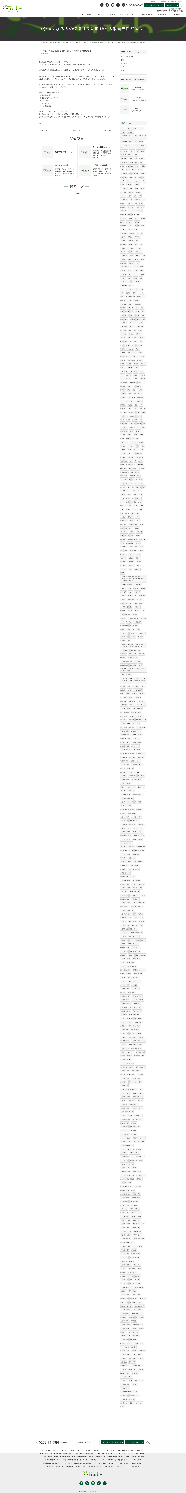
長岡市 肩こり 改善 (138, 735)
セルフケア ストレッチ (126, 843)
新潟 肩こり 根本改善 (126, 1056)
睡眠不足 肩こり (134, 1280)
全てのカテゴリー (127, 56)
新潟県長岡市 (123, 716)
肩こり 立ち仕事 (138, 828)
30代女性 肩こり (137, 1324)
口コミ (135, 408)
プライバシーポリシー (126, 155)
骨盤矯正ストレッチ (133, 259)
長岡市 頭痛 (123, 727)
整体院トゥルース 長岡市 (127, 1261)
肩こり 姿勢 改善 (136, 1071)
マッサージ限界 (137, 690)
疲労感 (142, 259)
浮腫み (139, 248)
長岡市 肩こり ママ (135, 761)
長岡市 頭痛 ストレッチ (126, 914)
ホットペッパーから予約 (154, 5)
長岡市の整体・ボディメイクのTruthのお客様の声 (133, 146)
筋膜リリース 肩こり (125, 974)
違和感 (144, 412)
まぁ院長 (133, 1328)
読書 (144, 487)
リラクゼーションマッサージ (128, 289)
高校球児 (139, 386)
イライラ (122, 494)
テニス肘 (132, 326)
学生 (135, 330)
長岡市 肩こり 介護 (137, 925)
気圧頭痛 (134, 694)
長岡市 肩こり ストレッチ (137, 716)
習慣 (126, 423)
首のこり (128, 379)
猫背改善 (122, 1272)
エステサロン (131, 207)
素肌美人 (138, 255)
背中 (144, 199)
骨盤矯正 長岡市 (124, 947)
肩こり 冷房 (140, 1358)
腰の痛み (122, 207)
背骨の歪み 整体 (140, 847)
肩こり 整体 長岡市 (125, 794)
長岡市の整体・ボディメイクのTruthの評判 (131, 141)
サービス (122, 132)
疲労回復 (128, 293)
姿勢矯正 (122, 386)
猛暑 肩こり (123, 1291)
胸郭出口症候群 (133, 468)
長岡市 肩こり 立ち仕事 (126, 802)
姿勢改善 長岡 (140, 1317)
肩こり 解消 (123, 824)
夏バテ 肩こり (124, 895)
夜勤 (121, 461)
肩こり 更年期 (136, 1295)
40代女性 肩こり (134, 1395)
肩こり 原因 (141, 776)
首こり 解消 (123, 1399)
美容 (139, 177)
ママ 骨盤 (143, 618)
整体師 (122, 203)
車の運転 (128, 674)
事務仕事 (122, 450)
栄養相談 (130, 237)
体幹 (125, 412)
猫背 (126, 177)
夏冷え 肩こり (132, 921)
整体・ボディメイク (125, 300)
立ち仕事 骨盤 (124, 607)
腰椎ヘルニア (123, 476)
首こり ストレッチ (135, 1283)
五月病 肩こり (124, 637)
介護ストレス (131, 562)
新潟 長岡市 (141, 824)
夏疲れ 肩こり (124, 1280)
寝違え (130, 218)
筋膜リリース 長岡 (125, 629)
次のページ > (109, 130)
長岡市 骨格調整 (132, 813)
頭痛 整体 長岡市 (135, 650)
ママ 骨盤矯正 (137, 622)
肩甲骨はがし (132, 776)
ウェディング (123, 427)
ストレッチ (123, 192)
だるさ (139, 520)
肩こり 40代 (137, 1265)
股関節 (122, 297)
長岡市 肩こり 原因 (136, 712)
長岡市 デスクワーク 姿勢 (127, 1149)
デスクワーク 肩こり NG (126, 1186)
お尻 (134, 394)
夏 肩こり (122, 977)
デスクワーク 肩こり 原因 (127, 847)
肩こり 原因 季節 (124, 1197)
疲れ (126, 319)
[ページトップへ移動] (148, 1442)
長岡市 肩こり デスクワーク (127, 787)
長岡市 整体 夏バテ (125, 1011)
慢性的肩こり (128, 483)
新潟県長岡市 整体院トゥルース (128, 1392)
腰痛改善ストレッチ (125, 226)
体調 (141, 420)
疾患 (121, 345)
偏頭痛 (141, 435)
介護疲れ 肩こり (136, 1197)
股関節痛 (141, 468)
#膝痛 (77, 193)
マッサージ (129, 203)
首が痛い (122, 278)
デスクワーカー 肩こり (126, 1022)
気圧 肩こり (137, 738)
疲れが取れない (141, 319)
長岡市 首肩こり (124, 1000)
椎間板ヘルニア (130, 464)
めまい (129, 278)
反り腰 (140, 461)
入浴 (141, 494)
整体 (40, 123)
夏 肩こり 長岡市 (124, 1216)
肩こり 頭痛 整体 (124, 1313)
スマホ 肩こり (134, 895)
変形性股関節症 (124, 472)
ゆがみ (130, 244)
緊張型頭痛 (133, 550)
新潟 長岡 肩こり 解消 (136, 1160)
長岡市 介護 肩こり (138, 1097)
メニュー (141, 128)
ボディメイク (125, 63)
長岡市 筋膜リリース (125, 1003)
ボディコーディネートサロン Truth (129, 772)
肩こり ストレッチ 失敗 (126, 1018)
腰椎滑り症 (140, 464)
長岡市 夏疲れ (132, 1291)
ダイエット (123, 211)
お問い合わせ (140, 151)
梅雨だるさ (139, 809)
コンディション (141, 427)
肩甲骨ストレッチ (125, 873)
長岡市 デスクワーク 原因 (136, 1037)
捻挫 (138, 214)
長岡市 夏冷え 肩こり (134, 1026)
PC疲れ (131, 592)
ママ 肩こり (123, 1037)
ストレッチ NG (124, 932)
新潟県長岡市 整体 (125, 1119)
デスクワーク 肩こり (125, 828)
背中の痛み (138, 304)
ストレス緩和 (131, 397)
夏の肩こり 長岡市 (137, 1216)
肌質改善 (138, 334)
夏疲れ (139, 1268)
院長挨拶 (141, 158)
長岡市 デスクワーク (136, 932)
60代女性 (139, 360)
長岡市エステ (123, 255)
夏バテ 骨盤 (123, 1007)
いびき (141, 506)
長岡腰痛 (142, 274)
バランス (122, 252)
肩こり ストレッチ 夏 (126, 1142)
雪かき (122, 375)
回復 (121, 319)
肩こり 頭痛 (138, 1018)
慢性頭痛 (122, 686)
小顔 (144, 255)
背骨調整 (137, 1194)
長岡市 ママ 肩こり (125, 903)
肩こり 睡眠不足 (124, 1384)
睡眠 (143, 315)
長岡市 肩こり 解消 (125, 832)
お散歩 (140, 502)
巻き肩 (127, 535)
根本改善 (122, 457)
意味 (141, 244)
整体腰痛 (122, 248)
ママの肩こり (123, 1153)
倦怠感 (131, 431)
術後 (138, 412)
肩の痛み (131, 334)
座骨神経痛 (123, 394)
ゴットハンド (129, 401)
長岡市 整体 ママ (133, 1332)
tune (144, 297)
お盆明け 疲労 (134, 1298)
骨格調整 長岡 (134, 625)
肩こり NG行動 (137, 1011)
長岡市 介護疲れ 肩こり (126, 1112)
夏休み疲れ (133, 1302)
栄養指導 (138, 192)
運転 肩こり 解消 (124, 1212)
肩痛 (130, 394)
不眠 (144, 181)
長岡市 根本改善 (124, 988)
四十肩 (135, 375)
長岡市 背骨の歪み (125, 888)
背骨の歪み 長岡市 (125, 880)
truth (121, 293)
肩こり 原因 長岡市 (139, 1142)
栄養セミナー (123, 233)
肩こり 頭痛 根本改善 (126, 661)
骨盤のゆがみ (123, 371)
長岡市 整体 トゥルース (139, 970)
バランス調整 (123, 326)
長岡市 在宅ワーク (135, 951)
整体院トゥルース (132, 539)
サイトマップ (136, 1466)
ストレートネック (125, 479)
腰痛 (127, 166)
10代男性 (127, 390)
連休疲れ (143, 588)
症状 (121, 311)
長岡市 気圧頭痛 (124, 765)
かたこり (140, 289)
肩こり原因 (123, 776)
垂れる (140, 394)
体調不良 (122, 338)
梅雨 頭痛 (131, 727)
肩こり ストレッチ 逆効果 (127, 962)
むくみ (133, 315)
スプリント (139, 252)
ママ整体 (138, 543)
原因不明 (122, 360)
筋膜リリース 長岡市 (125, 738)
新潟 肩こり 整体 (124, 1071)
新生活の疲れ (123, 547)
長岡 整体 (140, 637)
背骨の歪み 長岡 (124, 1250)
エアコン (134, 509)
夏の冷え (131, 955)
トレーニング (131, 248)
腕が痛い (142, 338)
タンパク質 (132, 412)
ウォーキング (133, 323)
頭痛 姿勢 (133, 1250)
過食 (133, 345)
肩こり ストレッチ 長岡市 (127, 910)
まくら (122, 379)
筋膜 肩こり (123, 1026)
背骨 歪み (139, 1179)
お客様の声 (136, 300)
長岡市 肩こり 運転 (139, 835)
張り (141, 341)
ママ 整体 (135, 614)
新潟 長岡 (122, 813)
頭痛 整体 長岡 (134, 1201)
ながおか (130, 229)
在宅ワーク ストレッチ (126, 1343)
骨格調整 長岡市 (124, 906)
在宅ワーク (123, 554)
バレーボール (139, 457)
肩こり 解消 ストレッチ (126, 1194)
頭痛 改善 (122, 596)
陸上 (132, 252)
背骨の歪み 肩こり (125, 735)
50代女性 (135, 364)
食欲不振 (139, 390)
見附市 (122, 170)
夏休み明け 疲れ (139, 1287)
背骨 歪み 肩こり (137, 1171)
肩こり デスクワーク (125, 1059)
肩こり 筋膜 (138, 802)
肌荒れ (122, 185)
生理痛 (122, 438)
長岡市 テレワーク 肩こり (127, 1063)
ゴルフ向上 (141, 226)
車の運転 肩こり (124, 1190)
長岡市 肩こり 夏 (124, 925)
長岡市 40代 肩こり (138, 1093)
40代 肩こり (132, 1100)
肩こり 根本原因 (124, 1328)
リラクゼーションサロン (126, 285)
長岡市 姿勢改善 (124, 712)
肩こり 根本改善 (124, 746)
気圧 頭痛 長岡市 (140, 727)
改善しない (130, 457)
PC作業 (131, 569)
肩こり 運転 (123, 757)
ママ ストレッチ (139, 1380)
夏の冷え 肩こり (124, 899)
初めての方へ (123, 158)
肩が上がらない (132, 352)
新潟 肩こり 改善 (140, 1052)
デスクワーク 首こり (125, 806)
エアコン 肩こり (124, 1130)
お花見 (122, 498)
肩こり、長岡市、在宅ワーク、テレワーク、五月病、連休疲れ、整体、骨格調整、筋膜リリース (132, 680)
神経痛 (135, 435)
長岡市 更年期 (136, 750)
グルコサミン (123, 442)
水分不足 (138, 487)
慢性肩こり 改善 (124, 1205)
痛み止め (122, 487)
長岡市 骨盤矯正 (137, 603)
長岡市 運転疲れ (124, 1321)
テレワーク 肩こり (138, 832)
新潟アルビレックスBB (126, 162)
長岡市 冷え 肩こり (125, 1093)
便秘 (133, 498)
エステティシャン (125, 173)
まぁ (141, 1313)
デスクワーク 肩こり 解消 (127, 753)
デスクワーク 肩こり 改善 (127, 791)
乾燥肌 (141, 270)
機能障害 (132, 476)
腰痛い (134, 170)
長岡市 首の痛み (140, 1067)
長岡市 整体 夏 (132, 992)
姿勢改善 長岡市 (124, 731)
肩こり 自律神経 (124, 985)
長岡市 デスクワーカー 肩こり (128, 1168)
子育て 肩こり (124, 820)
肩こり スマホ (124, 1127)
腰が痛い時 (129, 222)
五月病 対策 (123, 618)
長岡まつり (123, 1044)
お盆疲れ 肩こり (124, 1365)
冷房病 (122, 1407)
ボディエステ (140, 207)
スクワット (140, 326)
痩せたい (122, 367)
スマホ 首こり (124, 1160)
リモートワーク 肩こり (126, 1377)
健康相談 (132, 233)
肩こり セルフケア (125, 723)
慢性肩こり (142, 539)
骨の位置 (122, 453)
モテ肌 (131, 255)
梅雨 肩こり (123, 720)
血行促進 (122, 397)
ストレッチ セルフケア (137, 1000)
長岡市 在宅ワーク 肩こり (136, 1007)
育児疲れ (131, 1399)
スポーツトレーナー (125, 267)
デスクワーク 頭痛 (133, 657)
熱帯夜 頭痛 (135, 1313)
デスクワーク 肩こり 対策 (127, 809)
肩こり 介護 (123, 1104)
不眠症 (139, 476)
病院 (144, 423)
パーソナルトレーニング (135, 211)
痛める (140, 352)
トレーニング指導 (138, 267)
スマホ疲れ (123, 569)
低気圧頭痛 (132, 701)
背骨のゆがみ (131, 360)
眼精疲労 (139, 532)
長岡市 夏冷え (135, 899)
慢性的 (139, 423)
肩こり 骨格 (128, 1183)
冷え (141, 1089)
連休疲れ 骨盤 (124, 625)
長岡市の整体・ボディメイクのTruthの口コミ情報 (133, 137)
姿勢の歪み (123, 1100)
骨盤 (134, 226)
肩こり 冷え (123, 1268)
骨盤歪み (141, 694)
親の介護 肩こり (140, 1175)
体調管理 (132, 427)
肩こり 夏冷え (135, 988)
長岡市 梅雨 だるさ (125, 750)
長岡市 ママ (137, 1003)
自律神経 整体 (135, 1253)
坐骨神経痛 (142, 379)
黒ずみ (129, 270)
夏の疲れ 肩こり (132, 1272)
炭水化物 (134, 420)
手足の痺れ (123, 468)
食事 (139, 196)
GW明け (143, 686)
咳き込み (122, 446)
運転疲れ (137, 569)
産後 (137, 367)
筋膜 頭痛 (141, 654)
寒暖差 (133, 513)
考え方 (127, 315)
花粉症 (135, 494)
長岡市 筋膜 (123, 1362)
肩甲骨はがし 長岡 (125, 1171)
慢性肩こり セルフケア (126, 1306)
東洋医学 (130, 405)
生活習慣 (127, 345)
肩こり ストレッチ (125, 783)
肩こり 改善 (123, 921)
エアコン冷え (123, 891)
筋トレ (129, 494)
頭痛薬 (128, 498)
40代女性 (142, 375)
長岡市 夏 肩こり (134, 891)
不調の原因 (140, 397)
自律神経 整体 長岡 (125, 996)
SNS (121, 513)
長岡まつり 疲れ (135, 947)
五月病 (129, 506)
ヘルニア (141, 293)
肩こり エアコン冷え (135, 1082)
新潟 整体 (138, 1149)
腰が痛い (143, 218)
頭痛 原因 (133, 1123)
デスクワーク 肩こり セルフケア (129, 1089)
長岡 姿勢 (141, 1328)
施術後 (127, 311)
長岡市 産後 (133, 1339)
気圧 (127, 502)
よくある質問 (133, 158)
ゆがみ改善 (123, 244)
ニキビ (135, 270)
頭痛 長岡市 (123, 1332)
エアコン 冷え (124, 1257)
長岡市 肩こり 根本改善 (126, 768)
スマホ (122, 502)
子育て (128, 420)
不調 (142, 308)
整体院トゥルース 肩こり (127, 1067)
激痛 (126, 461)
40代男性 (122, 352)
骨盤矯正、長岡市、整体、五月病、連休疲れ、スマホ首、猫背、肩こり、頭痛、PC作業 (132, 645)
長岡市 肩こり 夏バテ (137, 1108)
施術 (136, 405)
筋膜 (138, 513)
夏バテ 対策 (134, 1384)
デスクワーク (134, 166)
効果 (132, 311)
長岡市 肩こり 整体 (125, 709)
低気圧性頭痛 (123, 705)
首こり (122, 420)
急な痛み (122, 435)
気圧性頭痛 (138, 697)
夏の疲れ (142, 1298)
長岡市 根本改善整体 (125, 1235)
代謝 (121, 341)
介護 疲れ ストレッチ (138, 1224)
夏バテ (122, 509)
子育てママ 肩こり (135, 1153)
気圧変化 (122, 690)
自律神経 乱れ (124, 1033)
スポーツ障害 (138, 203)
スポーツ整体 (138, 162)
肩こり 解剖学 (136, 880)
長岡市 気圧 (135, 1373)
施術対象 (132, 319)
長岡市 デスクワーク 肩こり (137, 705)
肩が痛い (134, 338)
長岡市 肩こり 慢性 (135, 1127)
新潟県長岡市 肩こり (125, 835)
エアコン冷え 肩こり (138, 903)
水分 (121, 483)
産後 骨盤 (127, 614)
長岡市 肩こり (124, 633)
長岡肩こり (123, 241)
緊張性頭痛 (130, 517)
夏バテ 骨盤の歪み (125, 970)
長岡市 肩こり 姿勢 (125, 1324)
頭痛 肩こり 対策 (139, 1306)
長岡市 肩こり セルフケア (127, 1052)
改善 (141, 278)
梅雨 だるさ (141, 757)
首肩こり (141, 1369)
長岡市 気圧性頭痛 (134, 869)
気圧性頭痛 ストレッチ (139, 1138)
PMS (127, 438)
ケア (130, 330)
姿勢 (121, 177)
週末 (129, 487)
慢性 (137, 241)
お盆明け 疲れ (124, 1302)
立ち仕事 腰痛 (124, 665)
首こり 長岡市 (137, 1309)
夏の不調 (138, 1186)
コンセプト (130, 132)
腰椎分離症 (133, 382)
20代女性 (132, 371)
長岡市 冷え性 (138, 1022)
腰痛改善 (137, 222)
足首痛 (136, 188)
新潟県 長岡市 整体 (134, 1015)
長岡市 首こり (124, 951)
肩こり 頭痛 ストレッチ (126, 1145)
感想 (141, 408)
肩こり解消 (123, 1358)
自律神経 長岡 (124, 1201)
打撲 (126, 341)
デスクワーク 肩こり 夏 (126, 1164)
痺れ (131, 177)
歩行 (140, 323)
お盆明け (133, 1347)
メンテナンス (123, 323)
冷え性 (133, 491)
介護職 (135, 379)
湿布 (121, 603)
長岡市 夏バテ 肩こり (137, 906)
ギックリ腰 (123, 218)
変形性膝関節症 (130, 297)
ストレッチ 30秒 (134, 1209)
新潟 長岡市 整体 (124, 884)
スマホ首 (140, 483)
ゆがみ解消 (123, 408)
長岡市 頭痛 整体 (137, 996)
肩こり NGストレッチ (126, 1115)
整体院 (129, 196)
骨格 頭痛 (122, 657)
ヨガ (136, 244)
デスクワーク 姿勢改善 (138, 884)
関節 (139, 382)
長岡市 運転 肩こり (136, 1048)
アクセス (132, 151)
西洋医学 (122, 405)
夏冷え (143, 940)
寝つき (139, 491)
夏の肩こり (123, 936)
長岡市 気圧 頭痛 (137, 839)
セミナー (122, 196)
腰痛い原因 (135, 173)
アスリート (123, 334)
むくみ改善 (132, 263)
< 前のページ (44, 130)
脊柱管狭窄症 (123, 382)
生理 (129, 386)
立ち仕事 (138, 431)
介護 (129, 453)
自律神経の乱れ (133, 524)
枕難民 (129, 435)
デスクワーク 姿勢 (137, 779)
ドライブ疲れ (136, 1336)
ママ (121, 535)
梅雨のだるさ (140, 701)
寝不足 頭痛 (132, 1358)
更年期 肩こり (135, 746)
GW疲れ (122, 694)
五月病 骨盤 (133, 665)
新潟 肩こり (123, 869)
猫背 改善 (140, 1100)
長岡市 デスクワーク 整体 (135, 1044)
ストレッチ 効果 (124, 1253)
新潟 (121, 1183)
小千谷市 (143, 166)
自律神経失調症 (135, 472)
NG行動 (122, 573)
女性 (128, 694)
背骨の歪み (135, 686)
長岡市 (122, 128)
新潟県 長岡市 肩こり (137, 765)
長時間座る (130, 367)
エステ (140, 170)
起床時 (141, 442)
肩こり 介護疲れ (124, 1156)
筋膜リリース (123, 520)
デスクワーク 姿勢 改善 (126, 850)
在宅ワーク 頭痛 (132, 596)
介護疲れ (131, 558)
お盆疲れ (131, 1317)
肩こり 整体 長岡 (134, 1030)
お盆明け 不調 (124, 1283)
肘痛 (134, 390)
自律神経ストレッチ (125, 918)
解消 (143, 311)
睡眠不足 (139, 453)
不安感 (122, 364)
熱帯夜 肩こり (124, 1298)
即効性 (139, 297)
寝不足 (128, 509)
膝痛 (131, 188)
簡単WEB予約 (171, 5)
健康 (134, 196)
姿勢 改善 (133, 1130)
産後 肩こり (123, 955)
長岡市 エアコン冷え (133, 944)
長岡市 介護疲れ (140, 955)
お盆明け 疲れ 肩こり (126, 1354)
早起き (135, 506)
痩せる (138, 349)
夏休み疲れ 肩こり (125, 1295)
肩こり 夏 (141, 921)
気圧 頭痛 (137, 592)
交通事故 (122, 308)
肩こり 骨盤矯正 (124, 1227)
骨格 (142, 450)
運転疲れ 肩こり (124, 1048)
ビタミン (132, 423)
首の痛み (140, 550)
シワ (130, 274)
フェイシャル (137, 181)
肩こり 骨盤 (136, 629)
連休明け (133, 502)
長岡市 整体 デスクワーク (138, 1041)
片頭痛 (138, 517)
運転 (132, 535)
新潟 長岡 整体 (124, 761)
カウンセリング (129, 349)
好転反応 (135, 450)
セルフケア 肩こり (125, 1138)
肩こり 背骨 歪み (134, 1257)
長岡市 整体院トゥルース (127, 584)
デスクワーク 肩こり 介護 (138, 1351)
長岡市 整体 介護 (124, 1388)
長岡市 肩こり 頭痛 (125, 1224)
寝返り (139, 498)
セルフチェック (124, 491)
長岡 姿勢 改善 (124, 1030)
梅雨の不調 (123, 701)
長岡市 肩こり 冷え (139, 1056)
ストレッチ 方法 (124, 1134)
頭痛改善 (122, 611)
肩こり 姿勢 (134, 985)
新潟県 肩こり (136, 1220)
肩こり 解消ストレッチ (126, 1287)
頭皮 (141, 509)
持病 (121, 416)
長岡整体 (139, 233)
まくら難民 (140, 371)
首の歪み (122, 517)
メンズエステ (123, 199)
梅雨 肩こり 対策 (139, 850)
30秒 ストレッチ (124, 1373)
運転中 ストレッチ (137, 1212)
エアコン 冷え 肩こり (133, 977)
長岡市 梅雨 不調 (124, 779)
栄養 (122, 67)
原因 (138, 315)
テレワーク (132, 554)
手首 (133, 386)
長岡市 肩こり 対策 (125, 1220)
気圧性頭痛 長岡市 (138, 794)
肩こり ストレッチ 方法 (126, 1276)
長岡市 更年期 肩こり (126, 1265)
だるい (138, 311)
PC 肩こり (142, 895)
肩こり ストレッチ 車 (135, 1033)
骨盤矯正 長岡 (124, 929)
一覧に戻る (76, 130)
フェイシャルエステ (135, 199)
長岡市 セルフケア (138, 918)
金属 (137, 438)
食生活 (122, 401)
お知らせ (124, 70)
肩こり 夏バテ (136, 959)
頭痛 (138, 263)
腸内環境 (132, 416)
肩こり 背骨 (139, 1074)
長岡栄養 (122, 237)
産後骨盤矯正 (129, 543)
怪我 (126, 416)
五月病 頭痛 (123, 654)
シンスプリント (132, 446)
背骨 (129, 686)
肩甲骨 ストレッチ (125, 1336)
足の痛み (128, 364)
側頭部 (127, 513)
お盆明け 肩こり (139, 1343)
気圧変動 (130, 611)
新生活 (138, 535)
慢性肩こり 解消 (124, 1351)
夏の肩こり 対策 (124, 1123)
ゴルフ (128, 170)
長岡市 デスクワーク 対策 (127, 1074)
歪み (140, 479)
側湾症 (135, 341)
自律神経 (139, 345)
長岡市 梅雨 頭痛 (137, 709)
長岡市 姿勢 (132, 757)
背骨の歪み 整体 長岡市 (126, 798)
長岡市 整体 (123, 524)
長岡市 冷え (123, 981)
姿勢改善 (122, 539)
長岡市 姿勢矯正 (124, 1108)
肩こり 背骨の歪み (136, 817)
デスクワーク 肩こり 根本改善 (128, 966)
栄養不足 (122, 506)
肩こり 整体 (139, 599)
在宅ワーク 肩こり (125, 742)
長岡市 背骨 (132, 1362)
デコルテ (128, 181)
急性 (129, 338)
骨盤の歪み (129, 185)
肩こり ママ (123, 1015)
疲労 (130, 408)
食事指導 (122, 270)
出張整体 (143, 173)
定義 (121, 315)
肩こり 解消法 (139, 914)
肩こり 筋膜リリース (134, 981)
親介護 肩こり (138, 1115)
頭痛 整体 (132, 637)
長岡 (133, 214)
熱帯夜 (140, 1302)
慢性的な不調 (123, 431)
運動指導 (131, 192)
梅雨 (125, 697)
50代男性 (128, 375)
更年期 (122, 543)
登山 (143, 446)
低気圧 (130, 697)
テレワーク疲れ (124, 1347)
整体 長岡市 (132, 1268)
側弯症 (122, 464)
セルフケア (123, 304)
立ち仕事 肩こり (124, 1041)
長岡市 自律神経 (124, 817)
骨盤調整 (137, 185)
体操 (141, 405)
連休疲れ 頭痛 (132, 654)
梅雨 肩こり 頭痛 (137, 742)
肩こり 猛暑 (123, 1317)
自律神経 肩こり (140, 753)
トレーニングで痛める (131, 356)
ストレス (134, 479)
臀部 (121, 356)
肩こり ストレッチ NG (126, 1380)
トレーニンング (136, 282)
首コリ (136, 218)
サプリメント (133, 442)
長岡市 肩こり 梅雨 (125, 839)
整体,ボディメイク (131, 128)
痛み (125, 330)
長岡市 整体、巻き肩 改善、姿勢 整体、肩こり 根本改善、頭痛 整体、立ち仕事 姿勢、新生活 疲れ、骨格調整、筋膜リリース (133, 579)
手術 (132, 438)
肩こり (122, 166)
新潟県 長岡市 (134, 865)
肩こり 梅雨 (136, 723)
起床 (131, 461)
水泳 (133, 453)
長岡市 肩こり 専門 (125, 1097)
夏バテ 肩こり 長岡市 (126, 1309)
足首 (129, 308)
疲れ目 (142, 188)
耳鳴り (134, 293)
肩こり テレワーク (136, 731)
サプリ (130, 304)
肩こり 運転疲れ (138, 974)
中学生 (140, 330)
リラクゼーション (125, 282)
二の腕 (122, 181)
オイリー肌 (123, 274)
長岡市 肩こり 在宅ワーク (127, 1175)
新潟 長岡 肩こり (134, 820)
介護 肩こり (142, 633)
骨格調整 (132, 520)
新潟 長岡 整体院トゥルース (127, 876)
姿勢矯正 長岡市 (138, 1231)
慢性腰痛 (131, 241)
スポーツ (122, 229)
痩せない (143, 364)
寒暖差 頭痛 (131, 599)
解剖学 (127, 650)
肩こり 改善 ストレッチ (137, 1156)
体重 (121, 423)
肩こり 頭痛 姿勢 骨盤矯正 (127, 1179)
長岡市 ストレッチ (141, 720)
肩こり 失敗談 (137, 1354)
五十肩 (122, 222)
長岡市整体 (138, 237)
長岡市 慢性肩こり (139, 862)
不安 (121, 349)
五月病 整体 (142, 596)
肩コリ (135, 278)
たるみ (135, 274)
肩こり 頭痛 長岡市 (138, 1119)
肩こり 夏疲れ (124, 1339)
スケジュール (123, 151)
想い (137, 308)
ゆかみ (129, 450)
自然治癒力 (139, 401)
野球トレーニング (125, 214)
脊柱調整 (131, 720)
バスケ (139, 416)
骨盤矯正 (122, 259)
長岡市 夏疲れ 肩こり (137, 1365)
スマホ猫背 (123, 592)
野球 (121, 390)
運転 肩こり (141, 787)
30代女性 (141, 356)
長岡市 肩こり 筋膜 (125, 959)
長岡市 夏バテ (134, 929)
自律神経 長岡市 (133, 1104)
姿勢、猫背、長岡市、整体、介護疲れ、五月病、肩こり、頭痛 (132, 670)
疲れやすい (123, 263)
